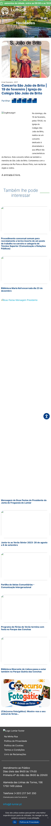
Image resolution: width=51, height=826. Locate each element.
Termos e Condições (14, 749)
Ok (15, 822)
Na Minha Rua (11, 736)
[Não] (47, 817)
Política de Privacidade (15, 741)
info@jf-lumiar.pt (12, 804)
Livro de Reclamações (15, 754)
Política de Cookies (13, 745)
